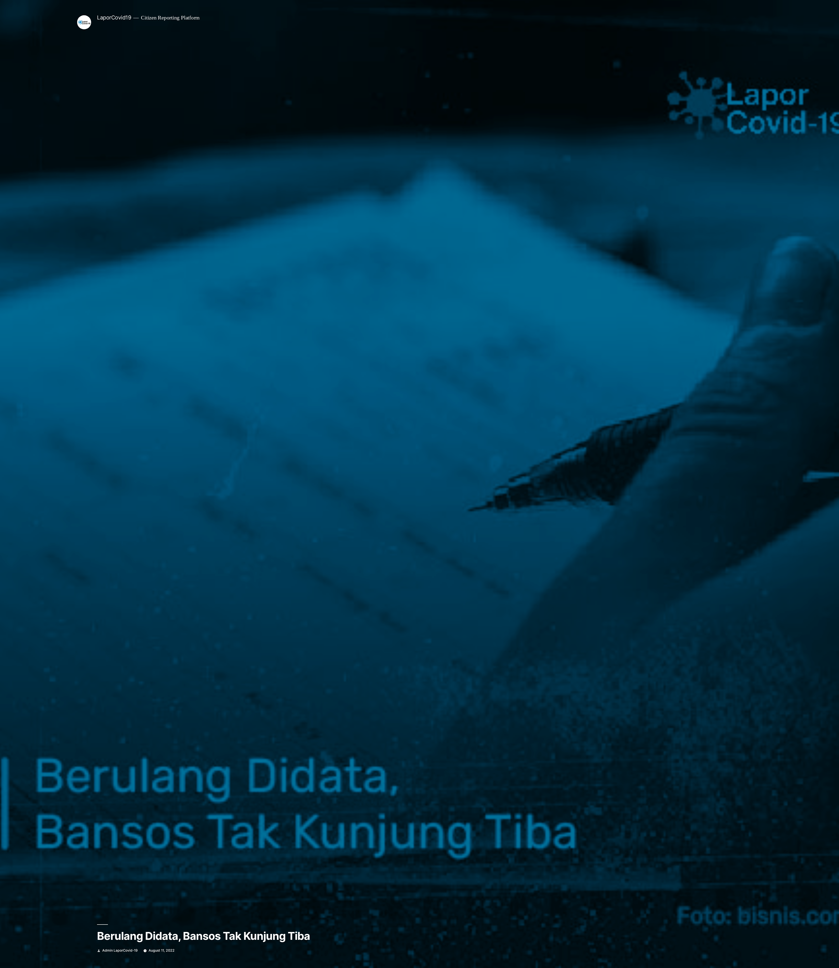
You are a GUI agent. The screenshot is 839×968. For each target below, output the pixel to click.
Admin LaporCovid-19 (120, 950)
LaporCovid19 (114, 17)
